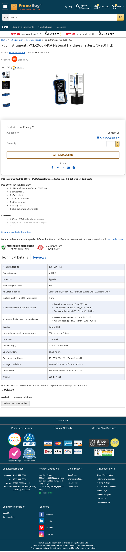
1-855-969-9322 (19, 475)
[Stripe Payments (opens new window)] (99, 443)
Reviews (39, 257)
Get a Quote (72, 475)
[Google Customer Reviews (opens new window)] (14, 439)
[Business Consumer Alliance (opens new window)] (29, 439)
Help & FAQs (102, 490)
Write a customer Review (15, 403)
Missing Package (103, 483)
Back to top (63, 420)
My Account (72, 483)
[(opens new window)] (5, 74)
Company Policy (9, 517)
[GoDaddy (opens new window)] (104, 452)
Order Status (73, 486)
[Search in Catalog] (120, 17)
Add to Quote (66, 155)
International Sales (75, 479)
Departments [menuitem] (23, 26)
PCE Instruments (17, 52)
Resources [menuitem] (61, 26)
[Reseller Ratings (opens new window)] (14, 454)
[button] (32, 127)
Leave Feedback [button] (103, 502)
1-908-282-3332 (19, 479)
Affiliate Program (104, 494)
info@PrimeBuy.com (21, 483)
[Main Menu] (5, 6)
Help (70, 6)
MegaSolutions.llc (80, 543)
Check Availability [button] (109, 137)
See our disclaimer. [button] (115, 239)
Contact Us (101, 498)
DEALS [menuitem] (5, 26)
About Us (6, 513)
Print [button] (74, 167)
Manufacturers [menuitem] (45, 26)
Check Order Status (105, 475)
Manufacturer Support (106, 486)
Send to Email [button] (68, 167)
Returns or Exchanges (106, 479)
